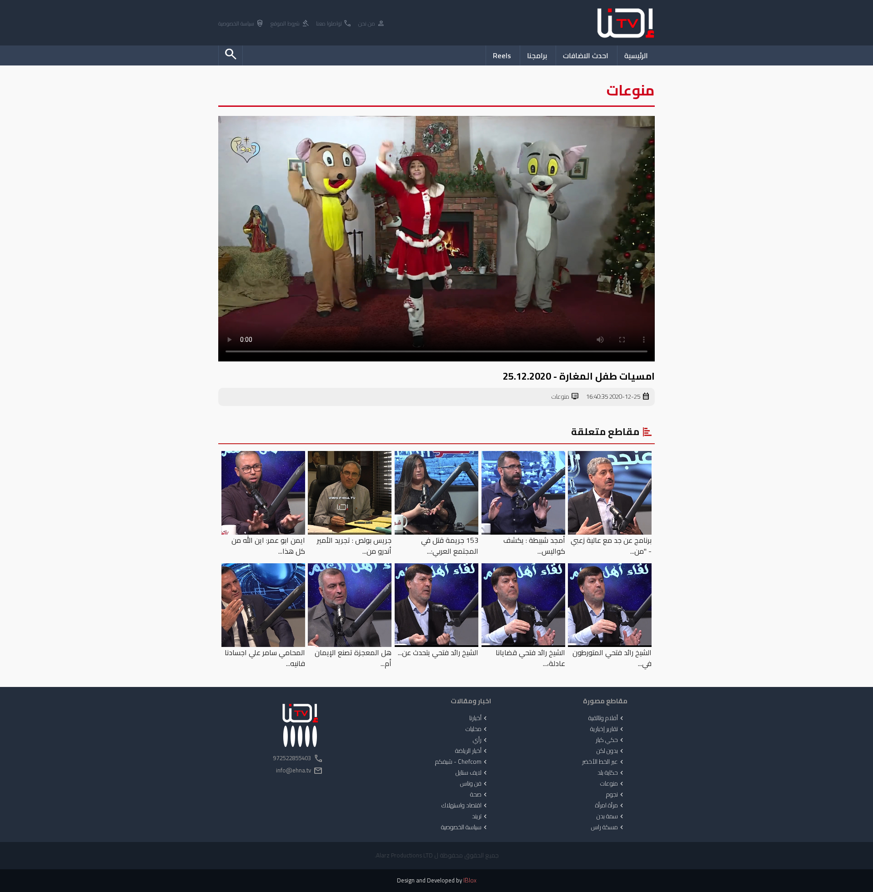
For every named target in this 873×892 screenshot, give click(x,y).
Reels (502, 55)
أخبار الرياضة (472, 751)
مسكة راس (608, 827)
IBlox (470, 880)
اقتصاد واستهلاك (465, 805)
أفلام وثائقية (606, 718)
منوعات (565, 396)
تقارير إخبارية (607, 729)
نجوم (615, 794)
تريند (480, 816)
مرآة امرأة (610, 805)
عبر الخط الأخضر (603, 762)
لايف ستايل (472, 772)
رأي (481, 740)
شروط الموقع (290, 24)
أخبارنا (479, 718)
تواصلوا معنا (334, 24)
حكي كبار (610, 740)
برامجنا (537, 55)
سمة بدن (611, 816)
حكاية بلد (611, 772)
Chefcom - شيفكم (462, 762)
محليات (477, 729)
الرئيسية (636, 55)
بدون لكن (611, 751)
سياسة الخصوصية (241, 24)
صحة (479, 794)
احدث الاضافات (585, 55)
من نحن (371, 24)
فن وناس (474, 783)
